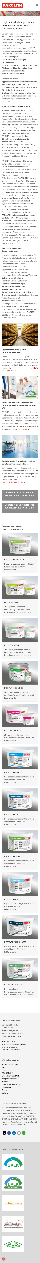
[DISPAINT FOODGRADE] (20, 969)
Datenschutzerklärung (11, 1084)
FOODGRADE (7, 1073)
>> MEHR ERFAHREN (21, 429)
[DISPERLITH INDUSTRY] (20, 799)
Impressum (6, 1087)
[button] (37, 5)
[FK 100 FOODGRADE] (20, 630)
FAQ (3, 1067)
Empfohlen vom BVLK (10, 1076)
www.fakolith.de (8, 1041)
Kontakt (5, 1081)
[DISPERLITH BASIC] (20, 884)
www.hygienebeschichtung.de (14, 1044)
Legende (5, 1070)
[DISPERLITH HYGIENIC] (20, 841)
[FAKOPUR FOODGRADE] (20, 672)
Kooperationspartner (10, 1079)
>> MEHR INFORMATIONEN (14, 482)
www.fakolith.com (9, 1047)
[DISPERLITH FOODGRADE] (20, 544)
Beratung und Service (10, 1064)
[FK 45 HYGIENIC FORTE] (20, 715)
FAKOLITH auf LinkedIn (11, 1050)
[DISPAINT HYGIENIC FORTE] (20, 926)
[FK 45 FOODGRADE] (20, 587)
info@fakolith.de (14, 1036)
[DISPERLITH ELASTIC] (20, 757)
